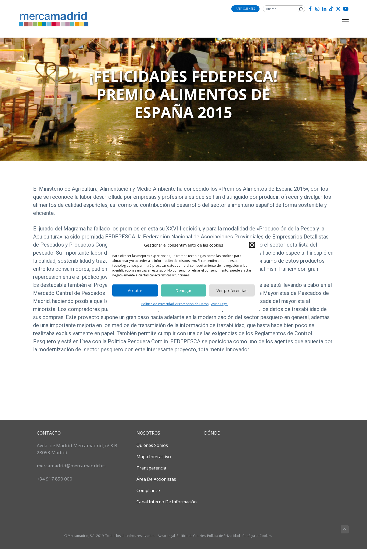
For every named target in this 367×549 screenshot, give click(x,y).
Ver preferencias (232, 290)
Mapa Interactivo (153, 457)
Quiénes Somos (152, 445)
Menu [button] (339, 21)
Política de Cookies (191, 535)
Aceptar (135, 290)
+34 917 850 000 (54, 479)
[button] (252, 245)
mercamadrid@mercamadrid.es (71, 466)
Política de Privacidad (223, 535)
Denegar (183, 290)
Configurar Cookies (257, 535)
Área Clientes (245, 8)
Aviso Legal (219, 303)
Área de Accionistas (156, 479)
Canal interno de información (166, 502)
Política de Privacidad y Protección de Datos (174, 303)
